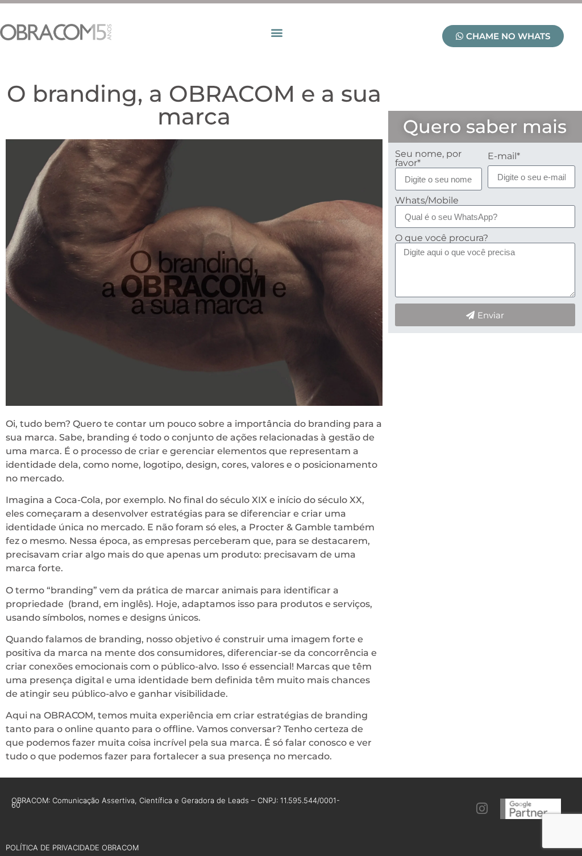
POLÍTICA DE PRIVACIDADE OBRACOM (72, 847)
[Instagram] (482, 808)
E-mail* (504, 156)
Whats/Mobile (427, 200)
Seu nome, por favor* (428, 158)
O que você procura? (441, 238)
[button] (276, 32)
